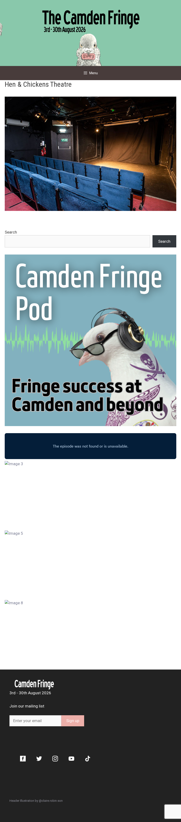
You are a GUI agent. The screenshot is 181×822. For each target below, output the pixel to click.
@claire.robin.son (51, 800)
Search (11, 232)
